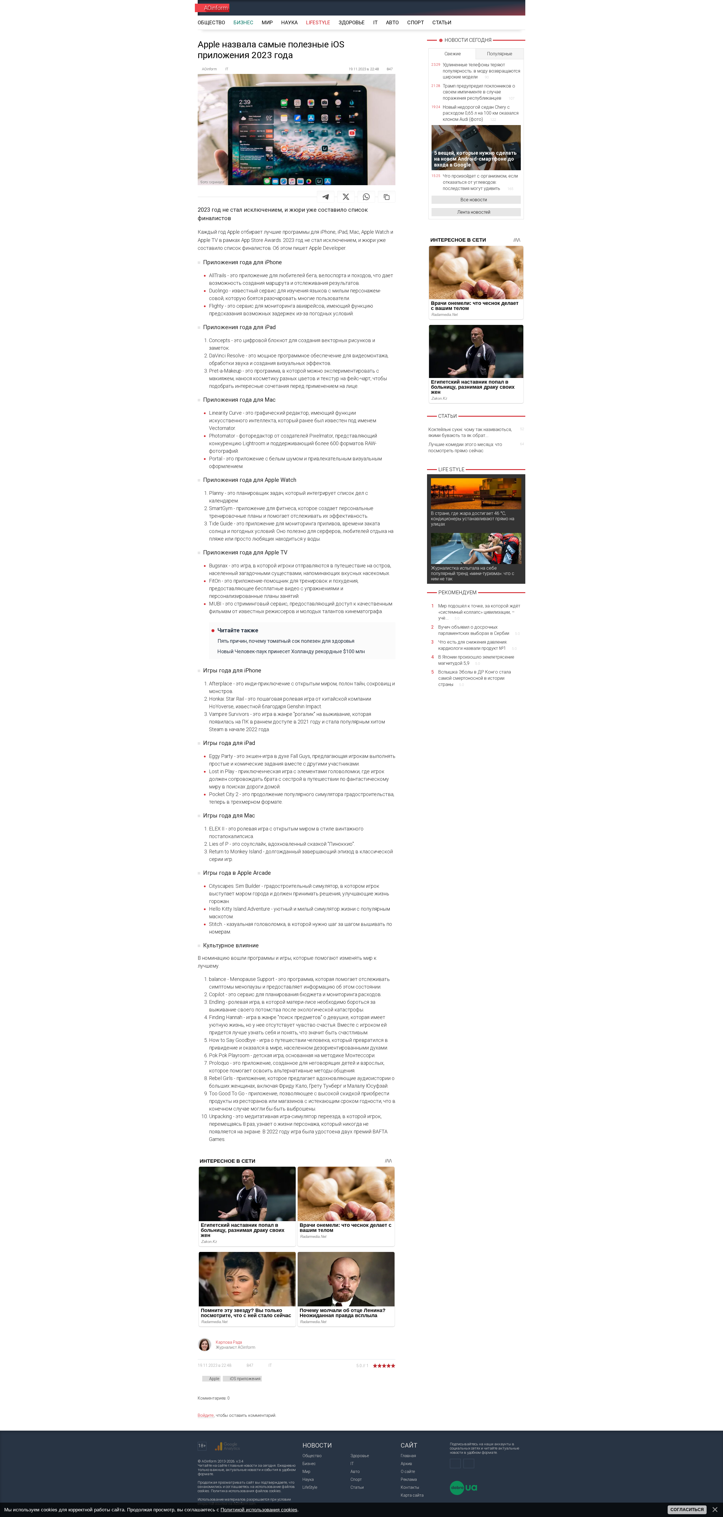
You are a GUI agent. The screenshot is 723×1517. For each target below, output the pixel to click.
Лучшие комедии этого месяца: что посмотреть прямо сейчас (476, 447)
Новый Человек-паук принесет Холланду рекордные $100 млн (291, 651)
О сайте (408, 1471)
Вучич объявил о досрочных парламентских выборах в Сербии (479, 630)
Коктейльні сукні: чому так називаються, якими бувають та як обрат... (476, 432)
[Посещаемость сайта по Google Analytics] (227, 1446)
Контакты (410, 1487)
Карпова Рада (229, 1342)
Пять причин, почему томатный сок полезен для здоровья (285, 641)
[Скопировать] (386, 197)
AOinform (216, 8)
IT (270, 1365)
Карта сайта (412, 1495)
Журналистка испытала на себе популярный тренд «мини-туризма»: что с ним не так (472, 573)
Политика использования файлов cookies (246, 1491)
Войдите (206, 1415)
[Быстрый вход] (493, 8)
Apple (214, 1378)
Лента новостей (473, 212)
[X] (346, 197)
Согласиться (687, 1509)
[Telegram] (325, 197)
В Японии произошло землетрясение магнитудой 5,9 (476, 660)
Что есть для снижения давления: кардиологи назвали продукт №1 (477, 645)
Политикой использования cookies (259, 1509)
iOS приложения (245, 1378)
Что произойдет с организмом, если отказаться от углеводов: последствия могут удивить (480, 182)
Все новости (474, 199)
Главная (408, 1455)
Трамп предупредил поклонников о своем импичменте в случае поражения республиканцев (479, 92)
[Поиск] (513, 8)
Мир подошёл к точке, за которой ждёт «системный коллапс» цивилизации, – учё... (479, 612)
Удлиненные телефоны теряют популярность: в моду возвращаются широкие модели (481, 71)
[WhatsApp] (366, 197)
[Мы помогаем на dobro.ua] (463, 1494)
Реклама (409, 1479)
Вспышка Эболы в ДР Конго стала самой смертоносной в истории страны (474, 678)
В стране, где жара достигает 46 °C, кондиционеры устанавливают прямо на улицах (472, 519)
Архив (406, 1463)
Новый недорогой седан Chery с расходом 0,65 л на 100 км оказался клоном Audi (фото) (481, 113)
